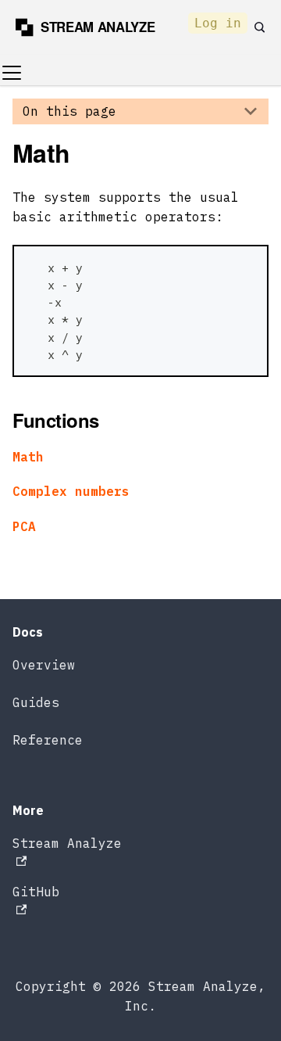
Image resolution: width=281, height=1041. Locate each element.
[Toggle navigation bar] (11, 72)
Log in (217, 23)
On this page (69, 111)
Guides (35, 702)
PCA (24, 526)
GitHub (35, 891)
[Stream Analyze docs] (92, 27)
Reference (47, 740)
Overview (43, 665)
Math (28, 457)
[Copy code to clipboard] (248, 265)
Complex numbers (71, 491)
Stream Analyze (67, 843)
